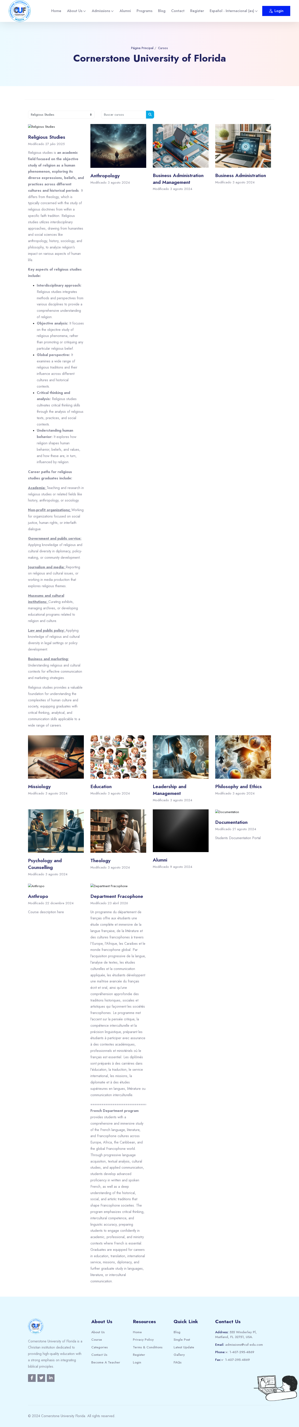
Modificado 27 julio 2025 (46, 144)
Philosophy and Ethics (238, 786)
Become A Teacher (105, 1362)
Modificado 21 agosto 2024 (235, 829)
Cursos (163, 48)
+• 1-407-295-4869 (235, 1359)
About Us (74, 10)
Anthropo (38, 896)
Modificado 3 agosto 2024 (110, 182)
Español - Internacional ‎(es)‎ (232, 10)
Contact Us (99, 1354)
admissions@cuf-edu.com (244, 1344)
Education (101, 786)
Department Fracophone (116, 896)
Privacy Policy (143, 1339)
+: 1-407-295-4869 (239, 1352)
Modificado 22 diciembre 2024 (51, 903)
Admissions (101, 10)
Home (56, 10)
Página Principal (142, 48)
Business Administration (240, 175)
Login (278, 10)
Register (197, 10)
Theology (100, 860)
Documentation (231, 822)
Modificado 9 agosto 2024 (172, 866)
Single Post (182, 1339)
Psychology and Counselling (45, 864)
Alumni (125, 10)
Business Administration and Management (178, 179)
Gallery (179, 1354)
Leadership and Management (169, 790)
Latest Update (184, 1347)
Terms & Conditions (147, 1347)
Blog (161, 10)
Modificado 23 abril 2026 (109, 903)
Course (96, 1339)
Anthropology (105, 175)
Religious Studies (46, 136)
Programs (144, 10)
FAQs (177, 1362)
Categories (99, 1347)
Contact (178, 10)
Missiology (39, 786)
